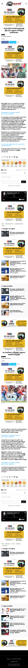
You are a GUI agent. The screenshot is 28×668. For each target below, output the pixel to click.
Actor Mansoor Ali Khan (9, 223)
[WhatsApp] (18, 665)
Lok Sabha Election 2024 (19, 223)
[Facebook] (9, 665)
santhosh (3, 38)
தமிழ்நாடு (3, 34)
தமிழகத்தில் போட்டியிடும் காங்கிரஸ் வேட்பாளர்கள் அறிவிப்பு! (10, 113)
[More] (18, 42)
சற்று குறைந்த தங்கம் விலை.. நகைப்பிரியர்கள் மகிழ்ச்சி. (18, 276)
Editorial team (15, 266)
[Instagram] (12, 665)
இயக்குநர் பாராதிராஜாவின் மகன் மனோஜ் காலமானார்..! (17, 233)
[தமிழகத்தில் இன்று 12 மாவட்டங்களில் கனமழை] (5, 312)
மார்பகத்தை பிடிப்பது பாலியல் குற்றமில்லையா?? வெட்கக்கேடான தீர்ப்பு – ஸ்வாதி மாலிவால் (18, 263)
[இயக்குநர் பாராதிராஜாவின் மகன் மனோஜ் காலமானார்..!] (5, 234)
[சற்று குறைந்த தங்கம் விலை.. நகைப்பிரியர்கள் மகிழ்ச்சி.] (5, 278)
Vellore (3, 225)
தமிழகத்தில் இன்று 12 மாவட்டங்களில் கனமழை (16, 311)
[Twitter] (15, 665)
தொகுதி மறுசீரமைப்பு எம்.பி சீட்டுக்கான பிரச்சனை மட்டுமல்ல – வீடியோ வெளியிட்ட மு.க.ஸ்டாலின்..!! (18, 270)
